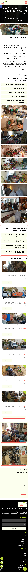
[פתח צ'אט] (25, 569)
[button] (1, 6)
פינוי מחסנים (20, 88)
